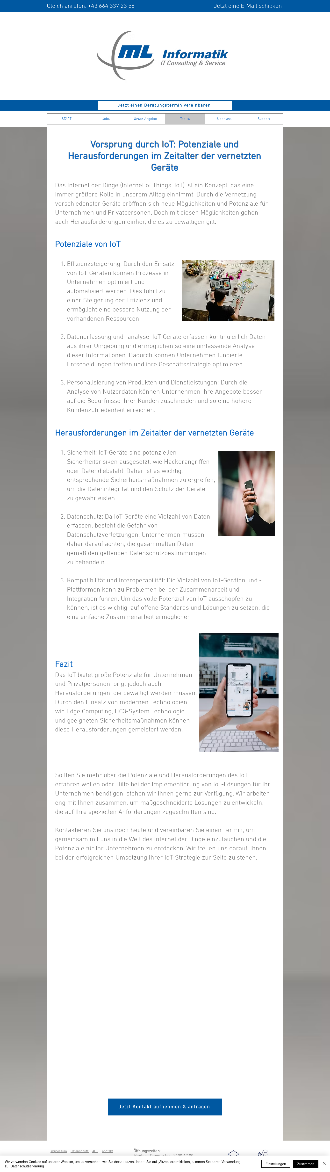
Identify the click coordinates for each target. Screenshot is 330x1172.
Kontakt (107, 1151)
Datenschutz (80, 1151)
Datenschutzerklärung (27, 1166)
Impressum (58, 1151)
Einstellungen (275, 1163)
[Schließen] (324, 1163)
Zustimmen (305, 1163)
